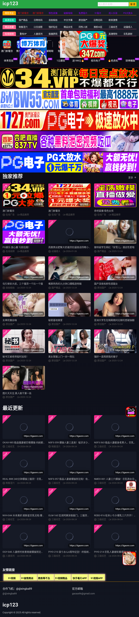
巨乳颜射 (128, 34)
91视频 (12, 578)
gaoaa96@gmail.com (83, 593)
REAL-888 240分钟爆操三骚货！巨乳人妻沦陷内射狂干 (31, 479)
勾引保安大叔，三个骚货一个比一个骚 (23, 283)
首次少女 (98, 34)
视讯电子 (95, 60)
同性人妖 (83, 27)
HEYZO (68, 34)
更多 (130, 177)
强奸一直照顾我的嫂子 (106, 356)
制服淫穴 (23, 27)
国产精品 (23, 20)
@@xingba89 (10, 593)
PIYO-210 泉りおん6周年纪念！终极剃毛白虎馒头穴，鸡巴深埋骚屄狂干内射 (88, 552)
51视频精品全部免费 (66, 578)
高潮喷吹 (113, 34)
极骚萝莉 (53, 34)
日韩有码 (38, 20)
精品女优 (68, 27)
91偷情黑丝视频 (29, 578)
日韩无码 (98, 20)
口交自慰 (38, 27)
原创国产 (83, 20)
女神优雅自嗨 (10, 320)
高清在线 (9, 20)
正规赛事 (26, 60)
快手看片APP (80, 578)
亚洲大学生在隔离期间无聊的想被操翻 (114, 320)
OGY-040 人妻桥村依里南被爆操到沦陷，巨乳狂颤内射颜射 (34, 552)
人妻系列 (38, 34)
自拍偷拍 (53, 20)
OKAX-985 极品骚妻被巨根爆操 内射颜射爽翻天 (28, 442)
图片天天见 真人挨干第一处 (17, 393)
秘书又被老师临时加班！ (16, 356)
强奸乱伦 (53, 27)
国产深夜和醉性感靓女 (106, 283)
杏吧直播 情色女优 (104, 210)
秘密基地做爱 (55, 320)
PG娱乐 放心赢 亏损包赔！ (17, 247)
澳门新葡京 (8, 210)
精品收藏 (9, 27)
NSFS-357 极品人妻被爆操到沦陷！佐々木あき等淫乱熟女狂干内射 (83, 479)
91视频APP (97, 578)
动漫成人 (128, 27)
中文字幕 (68, 20)
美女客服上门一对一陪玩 (61, 356)
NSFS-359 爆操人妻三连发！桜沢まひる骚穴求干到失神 (77, 442)
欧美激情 (113, 20)
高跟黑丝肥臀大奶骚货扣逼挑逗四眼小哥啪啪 (72, 247)
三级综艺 (113, 27)
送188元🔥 (78, 60)
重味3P (23, 34)
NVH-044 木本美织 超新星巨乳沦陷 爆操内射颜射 (28, 515)
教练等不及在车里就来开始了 (53, 578)
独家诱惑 (83, 34)
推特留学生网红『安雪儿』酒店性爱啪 (114, 247)
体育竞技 (8, 60)
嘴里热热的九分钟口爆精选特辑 (65, 283)
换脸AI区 (98, 27)
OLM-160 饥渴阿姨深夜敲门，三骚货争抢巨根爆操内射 (77, 515)
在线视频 (9, 34)
